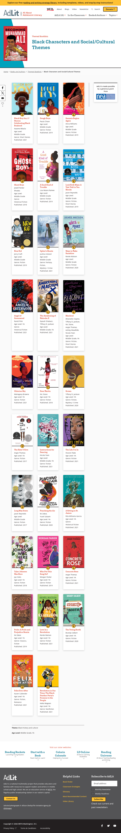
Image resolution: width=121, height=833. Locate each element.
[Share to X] (2, 93)
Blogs (67, 9)
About (59, 9)
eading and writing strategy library (40, 2)
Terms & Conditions (28, 828)
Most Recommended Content (75, 796)
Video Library (68, 801)
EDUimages (8, 808)
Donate (111, 9)
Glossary (66, 791)
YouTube (114, 825)
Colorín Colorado (59, 756)
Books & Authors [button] (97, 15)
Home (6, 72)
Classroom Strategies (71, 787)
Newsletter (84, 9)
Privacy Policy (10, 828)
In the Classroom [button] (76, 15)
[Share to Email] (2, 98)
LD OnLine (81, 755)
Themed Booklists (40, 36)
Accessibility (45, 828)
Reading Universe (106, 757)
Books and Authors (17, 72)
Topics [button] (112, 15)
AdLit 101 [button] (59, 15)
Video (74, 9)
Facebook (102, 825)
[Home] (23, 14)
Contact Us (10, 798)
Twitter (108, 825)
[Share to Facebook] (2, 87)
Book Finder (68, 782)
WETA (50, 9)
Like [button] (2, 103)
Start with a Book (36, 756)
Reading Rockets (15, 754)
